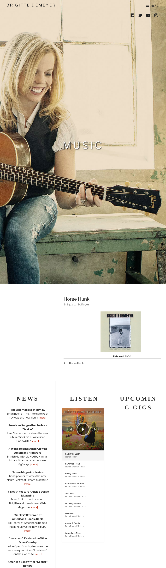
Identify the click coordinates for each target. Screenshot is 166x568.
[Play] (83, 429)
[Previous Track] (71, 429)
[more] (42, 417)
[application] (83, 429)
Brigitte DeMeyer (31, 5)
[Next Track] (95, 429)
